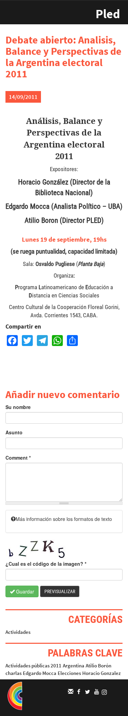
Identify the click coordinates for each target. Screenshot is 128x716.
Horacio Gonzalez (101, 673)
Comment (18, 457)
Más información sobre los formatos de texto (64, 518)
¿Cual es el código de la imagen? (45, 563)
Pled (108, 14)
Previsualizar (59, 591)
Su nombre (18, 407)
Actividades (17, 632)
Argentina (73, 665)
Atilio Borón (98, 665)
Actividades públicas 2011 (33, 665)
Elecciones (69, 673)
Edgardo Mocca (39, 673)
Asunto (14, 432)
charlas (13, 673)
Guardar (24, 591)
